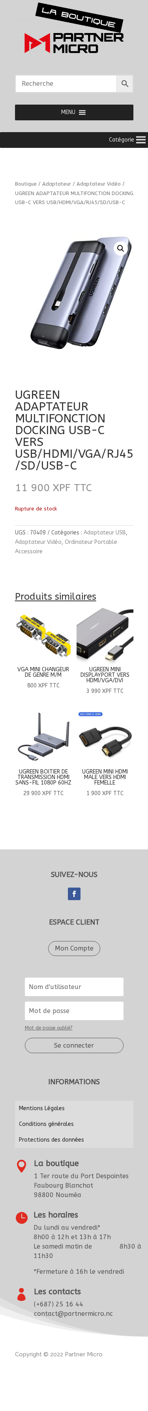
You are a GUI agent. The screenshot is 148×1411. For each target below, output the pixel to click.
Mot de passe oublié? (49, 1028)
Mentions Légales (42, 1108)
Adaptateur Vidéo (99, 184)
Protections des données (51, 1140)
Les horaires (56, 1214)
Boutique (26, 184)
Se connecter (74, 1045)
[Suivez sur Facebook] (74, 894)
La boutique (56, 1163)
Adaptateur (56, 184)
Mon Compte (74, 948)
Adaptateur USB (105, 532)
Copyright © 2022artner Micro (59, 1354)
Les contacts (57, 1291)
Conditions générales (46, 1124)
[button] (68, 112)
